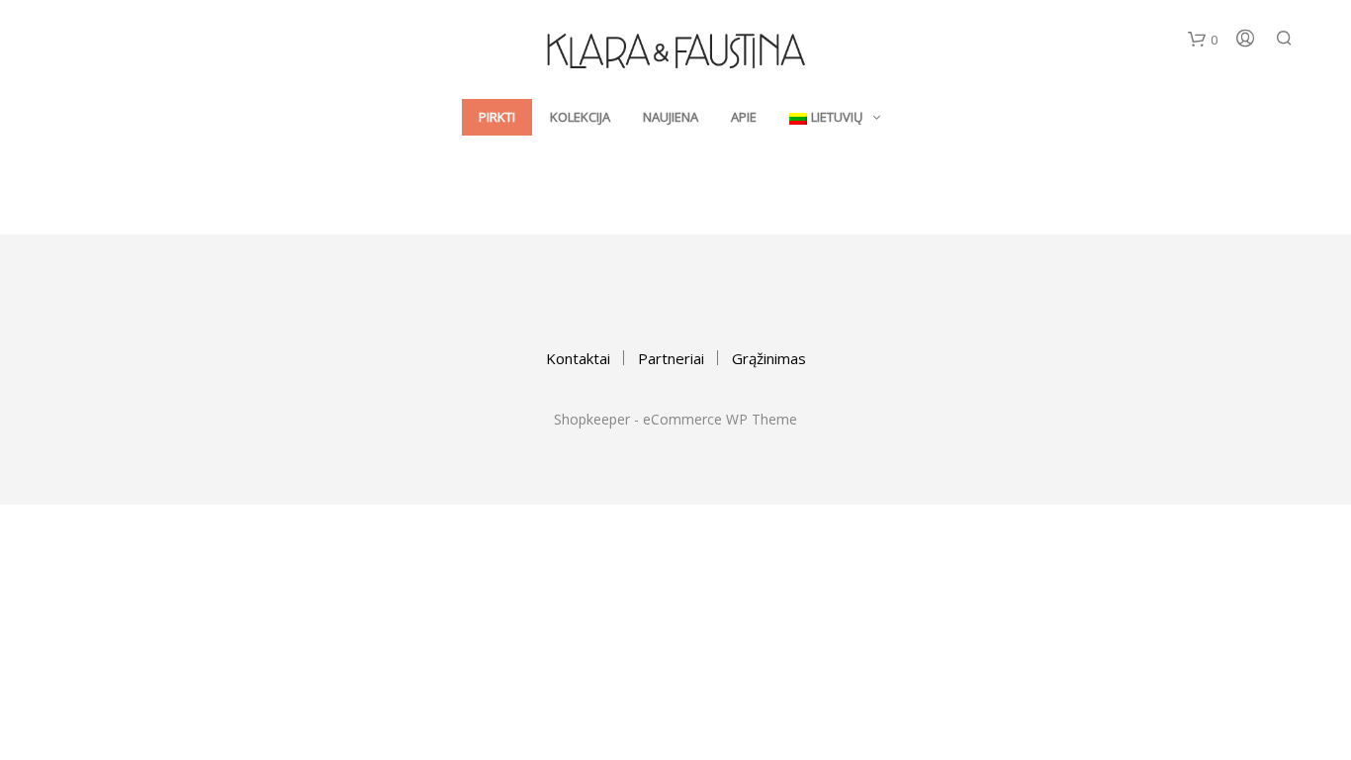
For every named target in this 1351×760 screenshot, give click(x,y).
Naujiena (670, 117)
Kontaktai (578, 358)
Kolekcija (580, 117)
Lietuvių (836, 117)
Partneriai (671, 358)
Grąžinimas (769, 358)
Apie (744, 117)
